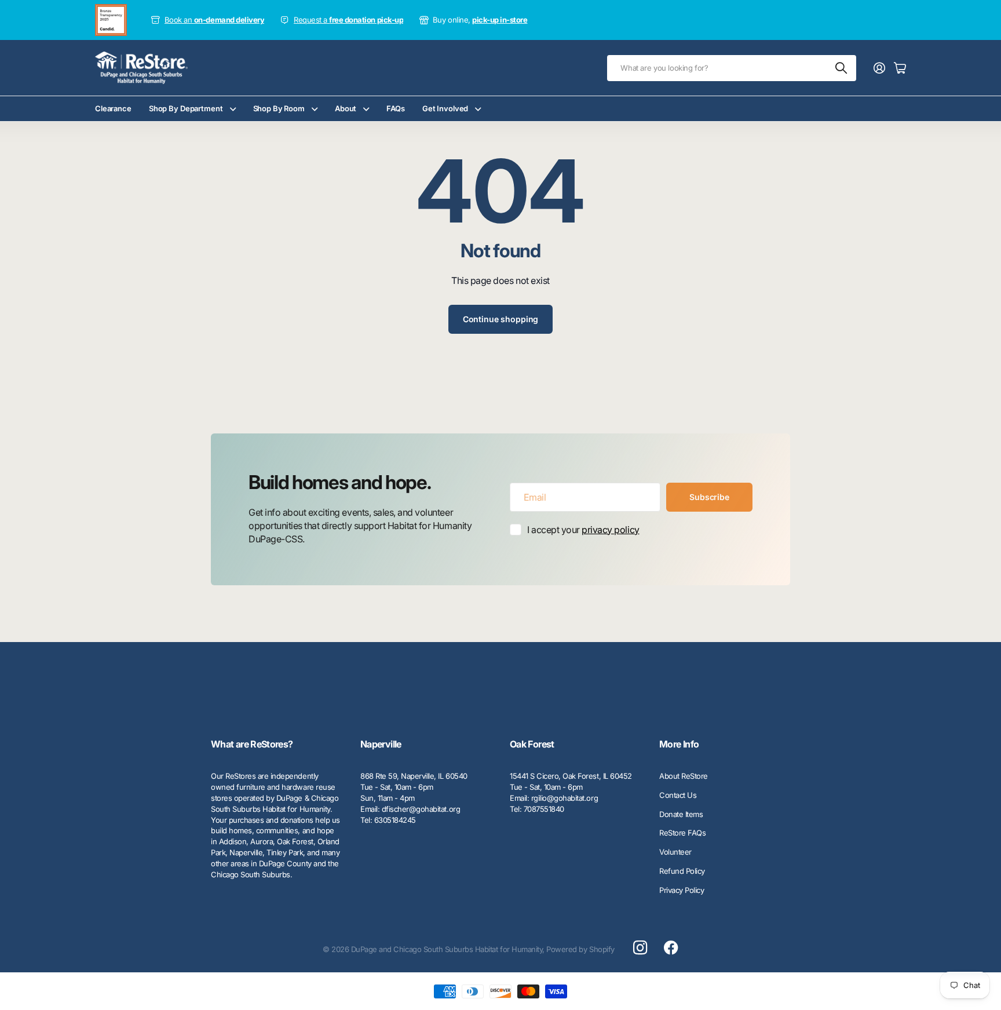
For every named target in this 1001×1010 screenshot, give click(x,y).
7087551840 (544, 809)
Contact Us (677, 795)
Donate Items (681, 814)
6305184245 (395, 820)
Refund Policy (682, 871)
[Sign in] (879, 68)
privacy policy (610, 529)
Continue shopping (501, 319)
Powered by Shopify (580, 949)
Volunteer (675, 851)
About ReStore (683, 776)
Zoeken (841, 68)
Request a (348, 19)
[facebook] (671, 948)
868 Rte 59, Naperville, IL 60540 (413, 776)
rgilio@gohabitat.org (564, 798)
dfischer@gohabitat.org (421, 809)
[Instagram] (640, 948)
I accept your (583, 529)
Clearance (113, 108)
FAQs (395, 108)
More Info (679, 744)
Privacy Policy (681, 890)
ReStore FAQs (682, 832)
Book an (215, 19)
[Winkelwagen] (900, 68)
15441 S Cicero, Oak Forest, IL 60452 (571, 776)
